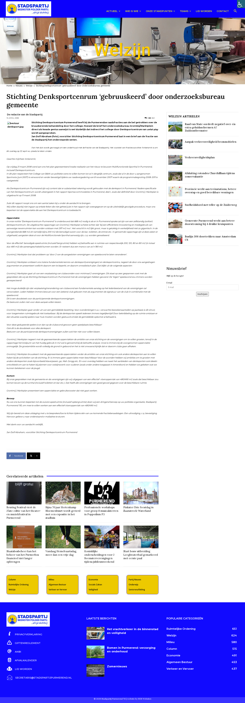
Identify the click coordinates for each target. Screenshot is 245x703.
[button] (235, 11)
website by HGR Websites (139, 699)
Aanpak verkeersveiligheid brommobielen (210, 141)
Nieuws (19, 85)
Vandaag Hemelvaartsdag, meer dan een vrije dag (61, 553)
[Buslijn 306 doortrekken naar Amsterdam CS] (175, 239)
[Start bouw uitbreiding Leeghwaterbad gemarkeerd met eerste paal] (140, 537)
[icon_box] (24, 634)
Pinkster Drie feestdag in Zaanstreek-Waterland (138, 509)
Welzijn (29, 85)
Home (9, 85)
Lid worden (204, 11)
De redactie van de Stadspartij (24, 114)
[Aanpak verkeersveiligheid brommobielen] (175, 144)
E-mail (169, 282)
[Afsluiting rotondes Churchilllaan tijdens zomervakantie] (175, 176)
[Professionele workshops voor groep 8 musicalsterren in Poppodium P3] (102, 493)
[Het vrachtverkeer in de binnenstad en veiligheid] (95, 633)
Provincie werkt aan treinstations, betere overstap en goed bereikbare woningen (210, 190)
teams (184, 11)
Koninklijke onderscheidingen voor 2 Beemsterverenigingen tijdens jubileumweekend (99, 556)
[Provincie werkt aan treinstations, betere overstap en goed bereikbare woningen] (175, 191)
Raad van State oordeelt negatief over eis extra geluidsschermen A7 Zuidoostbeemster (210, 127)
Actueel (112, 11)
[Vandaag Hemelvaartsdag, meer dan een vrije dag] (63, 537)
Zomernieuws (117, 666)
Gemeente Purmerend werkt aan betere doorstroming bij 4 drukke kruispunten (210, 222)
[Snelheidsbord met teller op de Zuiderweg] (175, 207)
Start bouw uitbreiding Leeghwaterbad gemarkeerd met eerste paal (140, 555)
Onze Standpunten (159, 11)
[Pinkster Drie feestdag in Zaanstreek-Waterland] (140, 493)
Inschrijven (203, 294)
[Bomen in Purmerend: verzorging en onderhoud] (95, 652)
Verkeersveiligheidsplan (200, 157)
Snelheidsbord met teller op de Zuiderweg (211, 204)
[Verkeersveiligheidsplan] (175, 160)
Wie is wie (131, 11)
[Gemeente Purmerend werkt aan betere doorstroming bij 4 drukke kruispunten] (175, 223)
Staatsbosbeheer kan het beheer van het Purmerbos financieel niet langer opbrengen (22, 556)
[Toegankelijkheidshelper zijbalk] (241, 4)
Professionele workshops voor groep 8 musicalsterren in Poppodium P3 (101, 511)
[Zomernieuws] (95, 670)
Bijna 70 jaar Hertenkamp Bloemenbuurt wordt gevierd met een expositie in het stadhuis (63, 512)
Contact (223, 11)
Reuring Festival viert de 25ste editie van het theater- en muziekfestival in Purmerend (23, 512)
